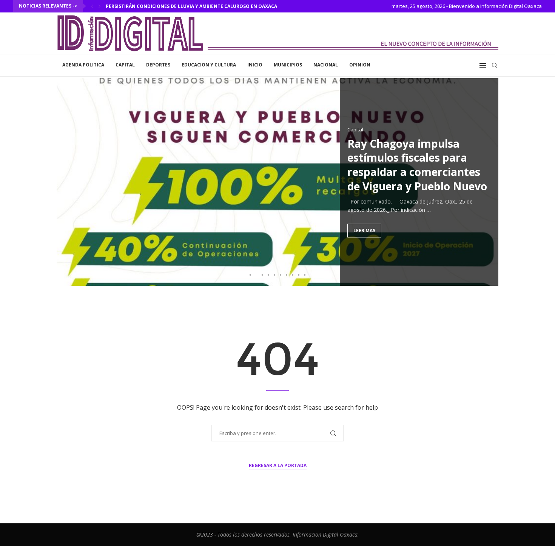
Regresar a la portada (278, 465)
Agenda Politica (83, 65)
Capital (125, 65)
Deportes (158, 65)
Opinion (359, 65)
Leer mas (364, 230)
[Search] (494, 65)
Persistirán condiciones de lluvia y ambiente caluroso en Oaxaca (191, 6)
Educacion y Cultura (209, 65)
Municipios (288, 65)
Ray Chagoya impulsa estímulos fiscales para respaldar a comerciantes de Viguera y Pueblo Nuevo (417, 164)
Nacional (325, 65)
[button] (92, 6)
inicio (254, 65)
